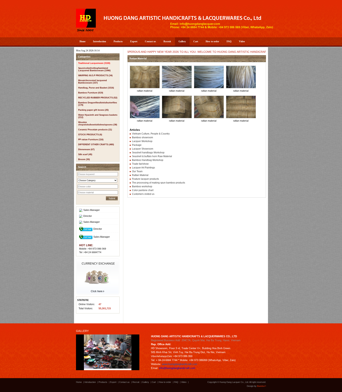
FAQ (229, 41)
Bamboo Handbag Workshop (147, 160)
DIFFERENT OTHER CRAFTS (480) (96, 144)
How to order (212, 41)
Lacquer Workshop (142, 141)
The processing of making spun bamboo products (158, 182)
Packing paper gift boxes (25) (93, 110)
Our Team (137, 171)
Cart (195, 41)
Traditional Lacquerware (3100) (94, 63)
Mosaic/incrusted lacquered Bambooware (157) (92, 81)
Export (133, 41)
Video (242, 41)
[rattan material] (145, 87)
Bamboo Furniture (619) (90, 92)
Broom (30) (84, 159)
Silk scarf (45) (85, 154)
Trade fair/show (140, 163)
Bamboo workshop (142, 186)
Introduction (99, 41)
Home (83, 41)
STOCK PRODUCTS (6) (90, 134)
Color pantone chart (142, 190)
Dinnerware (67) (86, 149)
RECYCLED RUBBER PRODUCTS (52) (97, 97)
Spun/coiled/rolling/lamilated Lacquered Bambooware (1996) (94, 69)
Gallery (182, 41)
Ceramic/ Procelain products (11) (95, 129)
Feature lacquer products (145, 179)
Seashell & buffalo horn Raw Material (152, 156)
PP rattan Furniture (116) (91, 139)
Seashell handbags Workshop (148, 152)
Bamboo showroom (142, 137)
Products (118, 41)
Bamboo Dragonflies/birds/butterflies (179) (97, 103)
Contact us (150, 41)
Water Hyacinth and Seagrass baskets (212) (97, 116)
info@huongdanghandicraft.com (177, 368)
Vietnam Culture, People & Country (151, 133)
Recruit (167, 41)
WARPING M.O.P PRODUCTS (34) (95, 75)
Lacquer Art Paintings (143, 167)
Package (137, 145)
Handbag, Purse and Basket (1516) (96, 87)
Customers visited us (143, 194)
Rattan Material (140, 175)
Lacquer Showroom (142, 148)
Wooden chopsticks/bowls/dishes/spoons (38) (97, 123)
